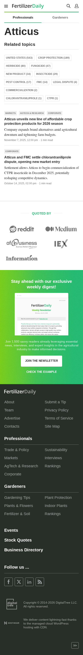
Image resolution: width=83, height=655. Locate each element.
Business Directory (23, 550)
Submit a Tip (55, 402)
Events (11, 530)
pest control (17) (18, 82)
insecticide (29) (47, 74)
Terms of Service (59, 418)
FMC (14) (42, 82)
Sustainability (56, 450)
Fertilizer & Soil (17, 514)
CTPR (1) (52, 98)
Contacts (11, 426)
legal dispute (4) (65, 82)
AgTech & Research (32, 113)
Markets (10, 113)
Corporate (54, 113)
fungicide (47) (40, 65)
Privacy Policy (57, 410)
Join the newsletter (41, 360)
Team (9, 410)
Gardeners (60, 17)
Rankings (53, 466)
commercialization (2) (21, 90)
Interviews (53, 458)
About (9, 402)
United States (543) (19, 57)
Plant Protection (58, 498)
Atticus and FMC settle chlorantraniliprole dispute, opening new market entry (37, 159)
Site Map (52, 426)
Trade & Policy (16, 450)
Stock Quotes (18, 540)
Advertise (12, 418)
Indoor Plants (56, 506)
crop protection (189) (54, 57)
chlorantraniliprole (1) (24, 98)
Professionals (23, 17)
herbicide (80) (16, 65)
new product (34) (18, 74)
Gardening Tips (17, 498)
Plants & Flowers (18, 506)
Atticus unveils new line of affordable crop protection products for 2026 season (38, 121)
